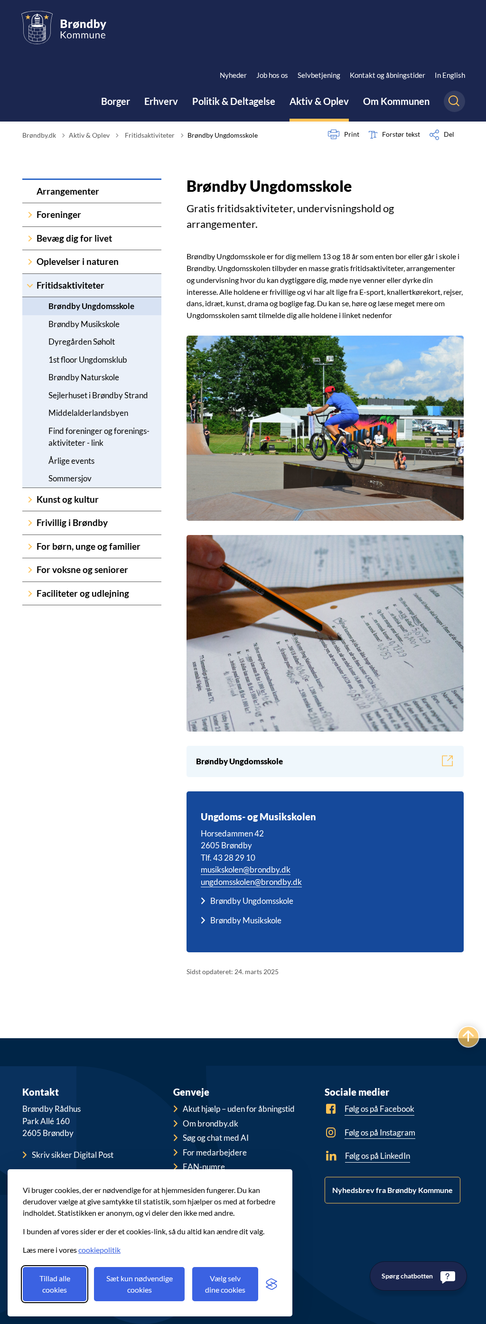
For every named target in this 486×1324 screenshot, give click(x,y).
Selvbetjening (319, 75)
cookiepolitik (99, 1249)
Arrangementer (68, 191)
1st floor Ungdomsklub (87, 360)
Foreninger (59, 214)
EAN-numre (204, 1167)
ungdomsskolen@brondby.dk (251, 882)
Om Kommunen (396, 101)
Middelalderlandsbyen (88, 413)
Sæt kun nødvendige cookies (139, 1284)
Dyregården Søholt (81, 342)
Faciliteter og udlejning (83, 593)
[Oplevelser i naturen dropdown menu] (30, 261)
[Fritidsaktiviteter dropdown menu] (30, 285)
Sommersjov (70, 478)
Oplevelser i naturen (78, 261)
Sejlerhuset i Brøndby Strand (98, 395)
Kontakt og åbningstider (387, 75)
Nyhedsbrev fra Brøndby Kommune (392, 1189)
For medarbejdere (215, 1152)
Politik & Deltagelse (233, 101)
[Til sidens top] (468, 1036)
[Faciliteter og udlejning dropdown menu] (30, 593)
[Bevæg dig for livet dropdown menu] (30, 238)
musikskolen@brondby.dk (245, 869)
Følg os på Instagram (380, 1132)
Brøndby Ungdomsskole (91, 306)
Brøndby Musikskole (84, 324)
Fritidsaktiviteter (70, 285)
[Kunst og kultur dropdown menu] (30, 499)
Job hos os (272, 75)
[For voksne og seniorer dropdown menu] (30, 570)
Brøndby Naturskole (83, 377)
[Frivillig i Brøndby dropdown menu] (30, 523)
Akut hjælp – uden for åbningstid (239, 1109)
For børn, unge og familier (88, 546)
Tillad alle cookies (54, 1284)
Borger (115, 101)
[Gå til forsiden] (63, 27)
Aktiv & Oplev (319, 101)
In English (450, 75)
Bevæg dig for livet (74, 238)
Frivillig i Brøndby (72, 522)
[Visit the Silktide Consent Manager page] (271, 1284)
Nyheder (233, 75)
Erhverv (161, 101)
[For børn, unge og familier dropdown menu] (30, 546)
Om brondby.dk (210, 1123)
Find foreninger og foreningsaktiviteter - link (99, 437)
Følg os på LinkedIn (377, 1156)
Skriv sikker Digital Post (72, 1155)
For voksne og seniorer (82, 569)
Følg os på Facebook (379, 1109)
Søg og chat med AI (216, 1138)
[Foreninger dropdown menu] (30, 214)
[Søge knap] (454, 101)
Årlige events (71, 461)
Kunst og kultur (68, 499)
